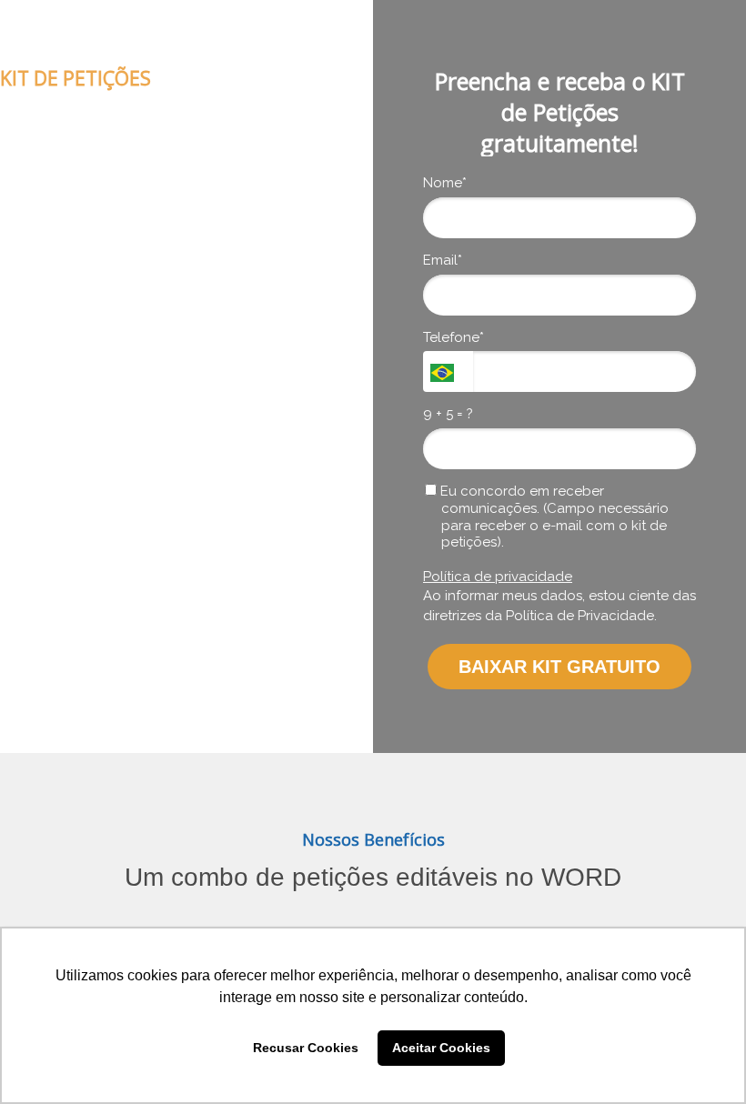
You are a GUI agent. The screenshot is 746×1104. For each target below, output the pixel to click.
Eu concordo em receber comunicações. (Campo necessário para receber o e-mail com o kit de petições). (553, 516)
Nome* (445, 183)
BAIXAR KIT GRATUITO (559, 667)
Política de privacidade (497, 576)
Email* (442, 260)
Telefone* (453, 337)
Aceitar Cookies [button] (441, 1047)
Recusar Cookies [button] (305, 1047)
